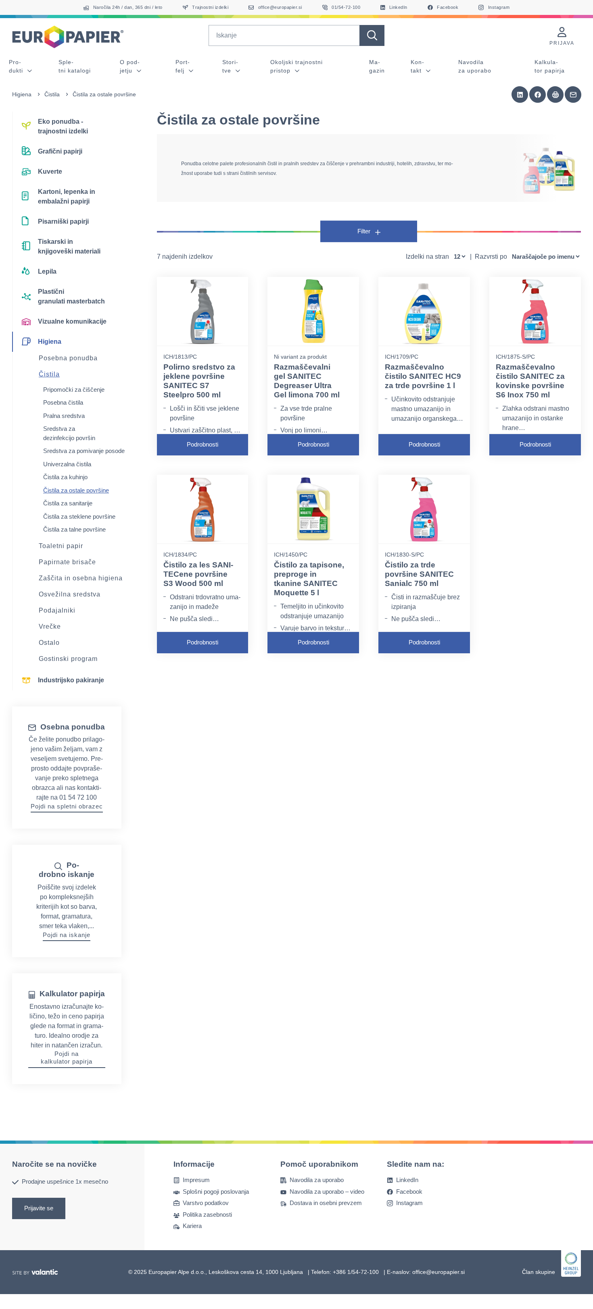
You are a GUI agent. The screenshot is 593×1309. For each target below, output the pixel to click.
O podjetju (130, 66)
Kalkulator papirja (550, 66)
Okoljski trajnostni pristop (296, 66)
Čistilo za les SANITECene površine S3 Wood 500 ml (198, 574)
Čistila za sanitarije (67, 503)
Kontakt (417, 66)
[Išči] (371, 35)
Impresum (196, 1179)
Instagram (409, 1202)
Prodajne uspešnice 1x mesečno (65, 1181)
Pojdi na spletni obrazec (67, 806)
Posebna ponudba (68, 358)
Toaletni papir (61, 545)
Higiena (21, 94)
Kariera (192, 1225)
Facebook (409, 1191)
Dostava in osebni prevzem (326, 1202)
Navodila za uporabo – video (327, 1191)
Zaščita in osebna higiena (81, 578)
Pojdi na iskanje (66, 934)
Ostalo (49, 642)
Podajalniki (57, 610)
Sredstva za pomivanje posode (84, 450)
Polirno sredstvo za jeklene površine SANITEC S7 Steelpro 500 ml (199, 381)
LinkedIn (407, 1179)
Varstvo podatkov (206, 1202)
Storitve (230, 66)
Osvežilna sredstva (69, 594)
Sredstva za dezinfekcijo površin (69, 433)
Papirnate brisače (67, 562)
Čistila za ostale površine (76, 490)
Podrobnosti (202, 444)
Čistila (52, 94)
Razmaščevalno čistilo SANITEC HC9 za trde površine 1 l (423, 376)
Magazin (377, 66)
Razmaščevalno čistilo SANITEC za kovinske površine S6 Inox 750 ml (530, 381)
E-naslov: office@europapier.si (426, 1271)
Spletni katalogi (74, 66)
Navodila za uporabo (474, 66)
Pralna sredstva (64, 415)
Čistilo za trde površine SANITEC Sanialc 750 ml (419, 574)
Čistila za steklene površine (79, 516)
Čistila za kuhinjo (65, 477)
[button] (520, 95)
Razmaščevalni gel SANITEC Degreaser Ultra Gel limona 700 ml (307, 381)
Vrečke (50, 626)
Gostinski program (68, 658)
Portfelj (182, 66)
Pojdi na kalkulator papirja (66, 1057)
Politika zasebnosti (207, 1214)
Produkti (17, 66)
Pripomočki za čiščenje (73, 389)
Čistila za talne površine (74, 529)
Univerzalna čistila (67, 464)
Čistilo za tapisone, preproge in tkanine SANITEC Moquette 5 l (309, 578)
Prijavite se (38, 1207)
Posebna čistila (63, 402)
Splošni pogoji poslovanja (216, 1191)
